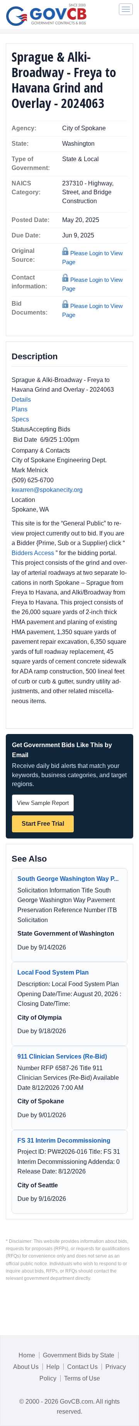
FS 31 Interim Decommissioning (63, 1140)
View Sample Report (43, 803)
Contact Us (82, 1367)
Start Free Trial (43, 823)
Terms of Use (82, 1378)
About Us (26, 1367)
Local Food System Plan (53, 972)
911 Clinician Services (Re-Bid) (62, 1056)
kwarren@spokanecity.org (47, 490)
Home (27, 1355)
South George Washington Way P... (68, 878)
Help (52, 1367)
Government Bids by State (78, 1355)
